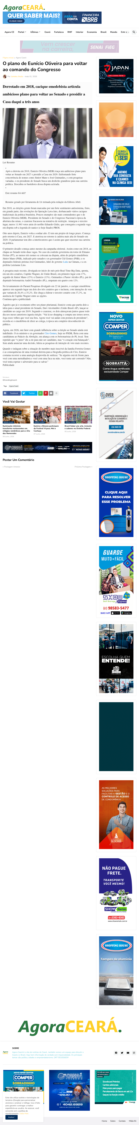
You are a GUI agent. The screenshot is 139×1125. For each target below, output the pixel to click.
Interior (79, 32)
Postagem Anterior (12, 466)
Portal (21, 32)
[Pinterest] (45, 393)
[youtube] (128, 1053)
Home (104, 1121)
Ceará (47, 32)
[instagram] (134, 1053)
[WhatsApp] (40, 393)
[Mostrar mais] (56, 393)
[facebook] (116, 1053)
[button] (127, 32)
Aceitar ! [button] (11, 1117)
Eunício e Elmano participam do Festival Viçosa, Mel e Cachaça (46, 428)
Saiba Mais (24, 1113)
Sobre (112, 1121)
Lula (65, 261)
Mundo (113, 32)
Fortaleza (59, 32)
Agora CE (9, 32)
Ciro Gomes (51, 333)
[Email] (51, 393)
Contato (122, 1121)
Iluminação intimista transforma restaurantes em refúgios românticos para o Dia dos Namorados (16, 430)
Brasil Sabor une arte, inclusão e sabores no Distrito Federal (78, 427)
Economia (92, 32)
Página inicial (8, 58)
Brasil (103, 32)
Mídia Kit (132, 1121)
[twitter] (122, 1053)
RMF (69, 32)
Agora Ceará (21, 58)
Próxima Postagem (83, 466)
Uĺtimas (34, 32)
